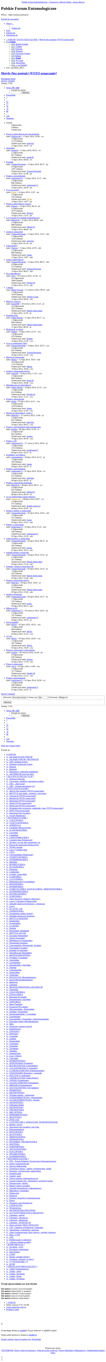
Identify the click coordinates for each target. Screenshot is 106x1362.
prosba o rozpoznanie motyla (18, 371)
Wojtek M (31, 283)
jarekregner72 (17, 178)
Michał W (15, 220)
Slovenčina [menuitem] (20, 63)
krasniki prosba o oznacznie (17, 552)
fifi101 (14, 624)
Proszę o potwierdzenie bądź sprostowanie (23, 427)
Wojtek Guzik (32, 297)
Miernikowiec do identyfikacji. (18, 385)
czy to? (9, 636)
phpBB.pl (33, 1335)
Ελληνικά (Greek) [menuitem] (23, 53)
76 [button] (7, 102)
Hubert (14, 332)
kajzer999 (15, 304)
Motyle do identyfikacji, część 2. (19, 413)
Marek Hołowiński (34, 311)
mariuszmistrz (17, 457)
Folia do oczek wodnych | (47, 1350)
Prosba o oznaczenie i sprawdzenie (20, 650)
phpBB (23, 1330)
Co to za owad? (12, 190)
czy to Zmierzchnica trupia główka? (20, 497)
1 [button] (6, 97)
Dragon (14, 248)
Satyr (13, 276)
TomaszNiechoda (18, 164)
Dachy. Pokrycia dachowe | (25, 1350)
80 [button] (7, 111)
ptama (13, 401)
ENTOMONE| (7, 1350)
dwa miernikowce (13, 273)
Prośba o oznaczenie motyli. (17, 580)
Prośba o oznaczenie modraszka (19, 483)
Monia (14, 359)
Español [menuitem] (23, 65)
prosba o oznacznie (14, 594)
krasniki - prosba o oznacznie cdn (19, 566)
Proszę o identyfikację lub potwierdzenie (22, 134)
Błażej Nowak (17, 290)
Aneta (29, 255)
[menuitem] (15, 28)
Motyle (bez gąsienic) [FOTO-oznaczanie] (29, 73)
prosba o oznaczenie (14, 232)
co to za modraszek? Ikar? (16, 343)
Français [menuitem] (18, 49)
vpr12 (13, 666)
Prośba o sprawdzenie (15, 399)
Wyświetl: (7, 697)
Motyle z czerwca (13, 301)
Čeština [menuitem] (19, 46)
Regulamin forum (8, 79)
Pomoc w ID (11, 441)
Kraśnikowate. (12, 315)
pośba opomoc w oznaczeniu (18, 538)
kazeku (14, 429)
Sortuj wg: (33, 697)
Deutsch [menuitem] (19, 51)
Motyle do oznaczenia (15, 357)
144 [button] (7, 116)
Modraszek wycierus (14, 329)
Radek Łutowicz (33, 506)
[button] (12, 88)
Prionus (14, 206)
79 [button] (7, 109)
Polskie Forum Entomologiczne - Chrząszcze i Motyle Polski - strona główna (53, 2)
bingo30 (14, 373)
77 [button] (7, 104)
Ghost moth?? (12, 246)
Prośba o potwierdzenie (15, 176)
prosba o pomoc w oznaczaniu (18, 511)
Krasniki (9, 162)
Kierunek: (54, 697)
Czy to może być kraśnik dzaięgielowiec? (23, 218)
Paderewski (16, 136)
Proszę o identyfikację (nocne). (18, 204)
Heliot (13, 192)
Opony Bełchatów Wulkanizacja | (72, 1350)
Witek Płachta (17, 318)
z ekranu (9, 287)
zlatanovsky (16, 499)
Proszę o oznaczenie (14, 664)
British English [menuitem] (22, 44)
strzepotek (10, 148)
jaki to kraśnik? (12, 622)
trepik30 (14, 150)
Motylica (15, 415)
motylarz (30, 143)
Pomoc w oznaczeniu (15, 525)
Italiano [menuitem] (18, 56)
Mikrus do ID (11, 608)
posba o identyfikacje (15, 260)
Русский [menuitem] (19, 60)
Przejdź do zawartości (10, 19)
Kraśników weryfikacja (15, 455)
